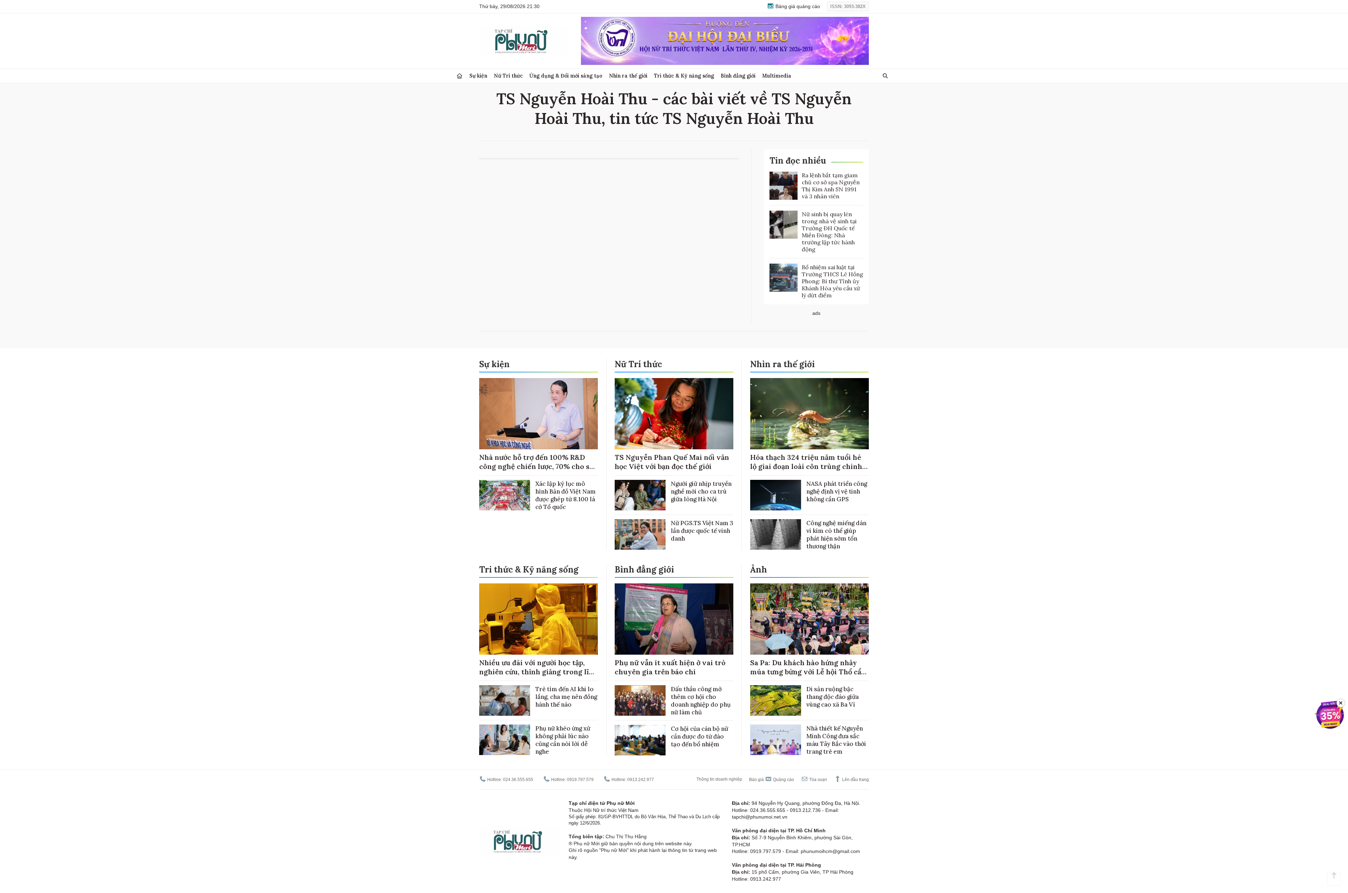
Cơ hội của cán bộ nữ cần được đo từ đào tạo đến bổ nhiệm (699, 736)
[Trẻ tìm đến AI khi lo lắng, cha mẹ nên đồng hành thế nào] (504, 700)
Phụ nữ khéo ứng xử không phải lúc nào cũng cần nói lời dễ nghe (562, 740)
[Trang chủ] (459, 76)
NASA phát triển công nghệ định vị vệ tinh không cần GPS (836, 491)
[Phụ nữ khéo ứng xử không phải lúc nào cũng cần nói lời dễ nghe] (504, 740)
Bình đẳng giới (738, 75)
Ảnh (758, 569)
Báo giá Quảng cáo (771, 779)
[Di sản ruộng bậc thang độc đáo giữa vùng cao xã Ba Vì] (775, 700)
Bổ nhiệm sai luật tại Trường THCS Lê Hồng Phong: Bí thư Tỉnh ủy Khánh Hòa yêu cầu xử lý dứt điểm (832, 281)
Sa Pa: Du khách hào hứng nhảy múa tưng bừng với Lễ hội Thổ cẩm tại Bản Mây (809, 671)
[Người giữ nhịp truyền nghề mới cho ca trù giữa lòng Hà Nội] (640, 495)
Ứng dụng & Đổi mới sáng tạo (565, 75)
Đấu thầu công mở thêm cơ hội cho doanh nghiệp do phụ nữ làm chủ (701, 700)
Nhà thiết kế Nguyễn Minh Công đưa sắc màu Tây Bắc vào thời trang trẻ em (836, 740)
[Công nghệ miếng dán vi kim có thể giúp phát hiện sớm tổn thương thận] (775, 534)
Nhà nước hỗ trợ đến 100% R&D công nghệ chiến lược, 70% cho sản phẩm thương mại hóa (538, 466)
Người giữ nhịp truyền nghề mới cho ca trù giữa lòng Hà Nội (701, 491)
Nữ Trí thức (508, 75)
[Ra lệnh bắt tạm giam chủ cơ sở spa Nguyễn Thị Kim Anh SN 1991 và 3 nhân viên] (783, 186)
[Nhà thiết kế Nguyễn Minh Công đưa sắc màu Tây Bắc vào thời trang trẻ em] (775, 740)
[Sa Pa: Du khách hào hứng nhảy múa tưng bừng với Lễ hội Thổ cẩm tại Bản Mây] (809, 619)
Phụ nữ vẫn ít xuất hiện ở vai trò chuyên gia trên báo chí (670, 667)
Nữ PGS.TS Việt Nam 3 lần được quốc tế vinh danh (702, 530)
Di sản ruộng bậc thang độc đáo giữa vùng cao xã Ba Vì (832, 696)
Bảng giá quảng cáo (797, 6)
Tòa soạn (817, 779)
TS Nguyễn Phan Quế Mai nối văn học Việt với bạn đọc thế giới (672, 462)
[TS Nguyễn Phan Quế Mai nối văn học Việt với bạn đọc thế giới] (674, 413)
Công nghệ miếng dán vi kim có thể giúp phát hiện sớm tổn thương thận (836, 534)
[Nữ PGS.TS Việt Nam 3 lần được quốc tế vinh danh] (640, 534)
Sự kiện (478, 75)
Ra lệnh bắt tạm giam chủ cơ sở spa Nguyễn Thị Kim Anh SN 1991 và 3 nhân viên (831, 186)
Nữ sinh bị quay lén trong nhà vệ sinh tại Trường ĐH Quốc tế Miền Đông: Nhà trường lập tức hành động (829, 232)
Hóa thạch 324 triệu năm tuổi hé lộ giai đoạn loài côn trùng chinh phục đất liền (806, 466)
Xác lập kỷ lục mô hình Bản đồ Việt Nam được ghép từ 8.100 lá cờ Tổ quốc (565, 495)
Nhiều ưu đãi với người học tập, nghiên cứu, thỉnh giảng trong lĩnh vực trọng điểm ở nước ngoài (538, 671)
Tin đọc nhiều (797, 160)
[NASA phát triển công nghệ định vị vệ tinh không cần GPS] (775, 495)
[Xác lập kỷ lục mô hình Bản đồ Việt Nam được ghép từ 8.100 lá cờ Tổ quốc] (504, 495)
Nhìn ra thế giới (628, 75)
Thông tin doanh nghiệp (719, 779)
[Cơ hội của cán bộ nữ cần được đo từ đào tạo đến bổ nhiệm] (640, 740)
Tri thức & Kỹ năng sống (684, 75)
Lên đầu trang (855, 779)
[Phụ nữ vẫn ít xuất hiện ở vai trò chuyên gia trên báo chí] (674, 619)
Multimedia (776, 75)
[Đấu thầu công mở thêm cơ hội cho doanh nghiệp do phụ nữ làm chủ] (640, 700)
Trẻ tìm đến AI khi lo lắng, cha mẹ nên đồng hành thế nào (566, 696)
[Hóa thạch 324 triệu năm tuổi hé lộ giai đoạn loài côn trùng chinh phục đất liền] (809, 413)
